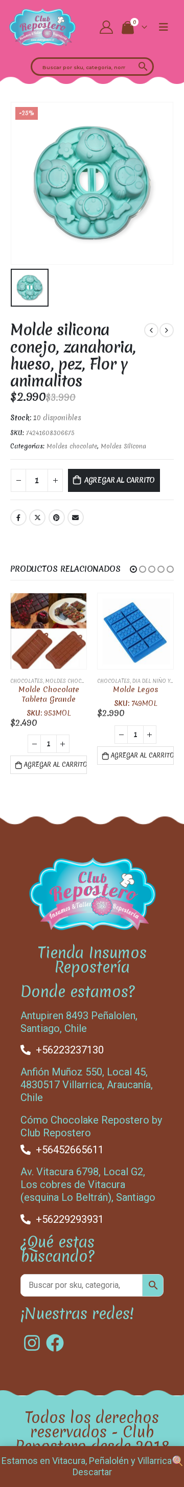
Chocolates (26, 681)
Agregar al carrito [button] (55, 765)
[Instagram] (31, 1342)
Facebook (18, 517)
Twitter (37, 517)
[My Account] (106, 27)
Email (75, 517)
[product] (48, 631)
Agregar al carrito (119, 480)
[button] (133, 569)
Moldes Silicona (123, 446)
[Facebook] (54, 1342)
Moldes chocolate (72, 446)
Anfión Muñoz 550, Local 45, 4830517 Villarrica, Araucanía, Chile (86, 1085)
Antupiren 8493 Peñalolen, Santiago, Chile (78, 1022)
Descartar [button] (92, 1472)
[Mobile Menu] (163, 27)
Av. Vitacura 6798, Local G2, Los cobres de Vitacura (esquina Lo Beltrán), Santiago (87, 1184)
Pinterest (57, 517)
